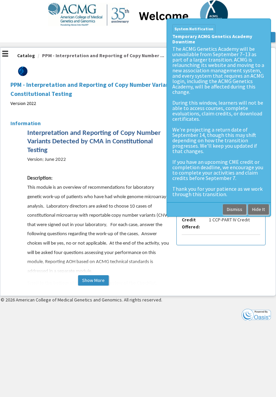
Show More (93, 280)
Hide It (258, 209)
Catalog (26, 55)
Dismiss (234, 209)
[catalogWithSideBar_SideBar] (5, 54)
